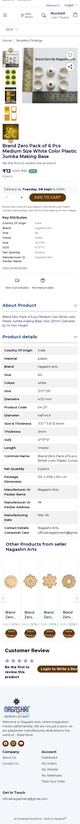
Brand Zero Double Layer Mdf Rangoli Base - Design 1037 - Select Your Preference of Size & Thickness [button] (30, 614)
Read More (25, 735)
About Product (19, 305)
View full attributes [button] (14, 267)
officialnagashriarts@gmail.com (24, 799)
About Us (9, 757)
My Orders (49, 763)
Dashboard (49, 757)
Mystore (60, 818)
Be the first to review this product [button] (29, 163)
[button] (71, 5)
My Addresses (52, 775)
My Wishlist (50, 769)
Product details (19, 336)
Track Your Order (53, 781)
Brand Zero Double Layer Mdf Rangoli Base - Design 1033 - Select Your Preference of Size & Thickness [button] (50, 614)
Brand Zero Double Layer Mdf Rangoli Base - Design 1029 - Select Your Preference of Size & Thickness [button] (69, 614)
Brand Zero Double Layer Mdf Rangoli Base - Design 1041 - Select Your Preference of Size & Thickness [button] (11, 614)
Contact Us (10, 763)
